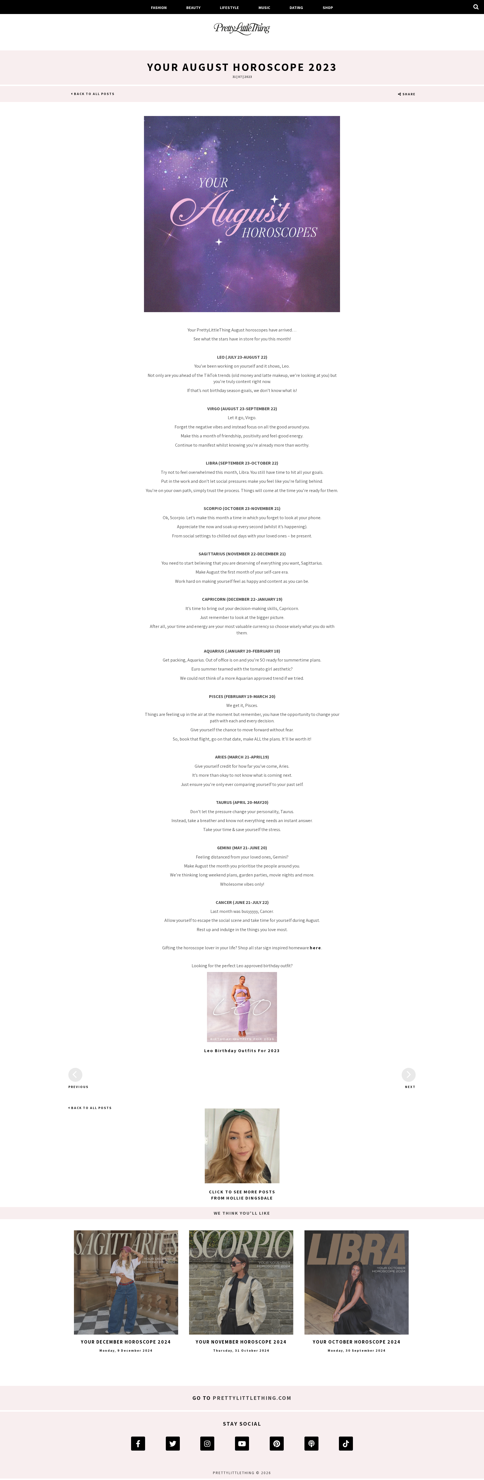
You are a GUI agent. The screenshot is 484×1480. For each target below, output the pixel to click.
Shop (328, 7)
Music (264, 7)
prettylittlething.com (252, 1398)
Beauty (193, 7)
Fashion (159, 7)
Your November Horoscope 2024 (241, 1342)
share (408, 94)
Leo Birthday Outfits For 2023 (242, 1051)
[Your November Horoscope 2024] (241, 1282)
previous (75, 1087)
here (315, 948)
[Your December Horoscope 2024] (126, 1282)
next (410, 1087)
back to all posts (94, 94)
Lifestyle (229, 7)
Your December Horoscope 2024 (126, 1342)
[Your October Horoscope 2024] (356, 1282)
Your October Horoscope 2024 (357, 1342)
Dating (296, 7)
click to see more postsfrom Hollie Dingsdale (242, 1195)
